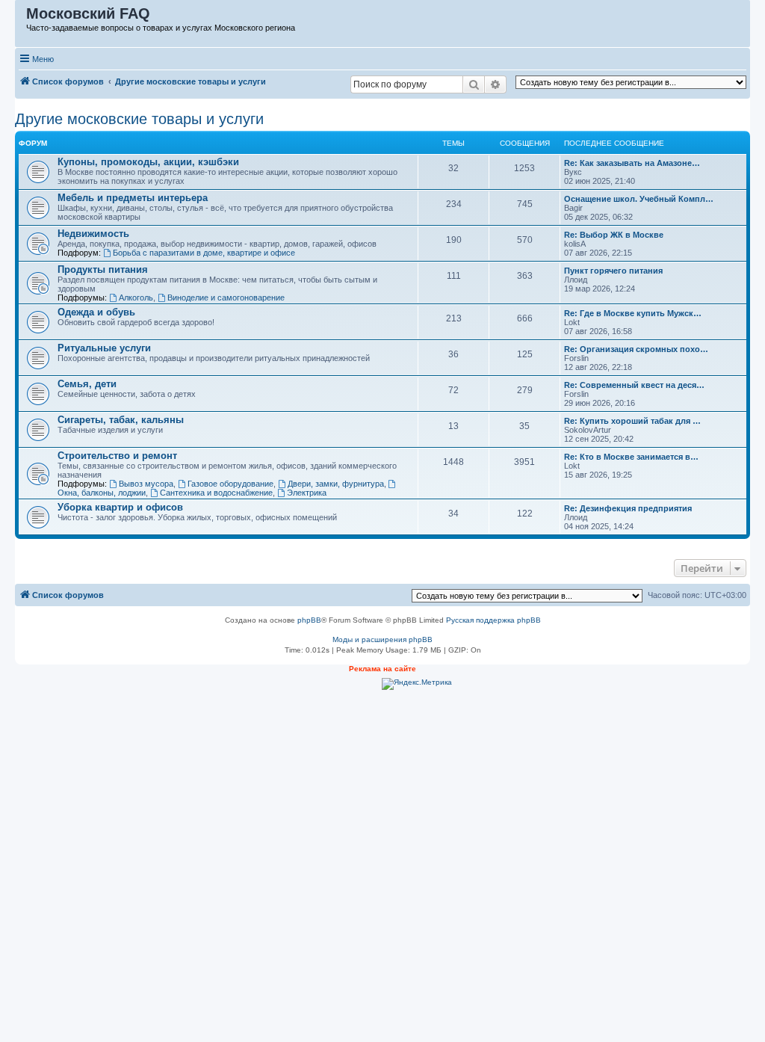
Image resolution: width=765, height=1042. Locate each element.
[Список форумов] (21, 17)
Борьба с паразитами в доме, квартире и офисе (204, 252)
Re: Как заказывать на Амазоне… (632, 162)
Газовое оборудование (230, 483)
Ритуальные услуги (104, 348)
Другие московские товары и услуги (139, 119)
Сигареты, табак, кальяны (121, 419)
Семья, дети (87, 383)
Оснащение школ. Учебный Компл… (638, 198)
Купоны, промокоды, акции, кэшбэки (148, 161)
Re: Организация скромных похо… (636, 349)
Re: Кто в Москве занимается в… (631, 456)
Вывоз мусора (146, 483)
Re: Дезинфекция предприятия (628, 508)
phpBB (309, 620)
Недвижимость (93, 233)
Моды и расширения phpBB (382, 639)
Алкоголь (136, 297)
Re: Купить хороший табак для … (632, 420)
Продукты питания (103, 269)
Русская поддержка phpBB (493, 620)
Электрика (306, 492)
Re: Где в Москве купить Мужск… (632, 313)
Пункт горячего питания (613, 270)
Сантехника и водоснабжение (216, 492)
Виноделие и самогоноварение (226, 297)
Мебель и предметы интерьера (133, 197)
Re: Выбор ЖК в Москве (613, 234)
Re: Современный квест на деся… (634, 384)
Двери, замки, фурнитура (336, 483)
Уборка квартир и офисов (120, 507)
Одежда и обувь (96, 312)
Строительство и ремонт (117, 455)
